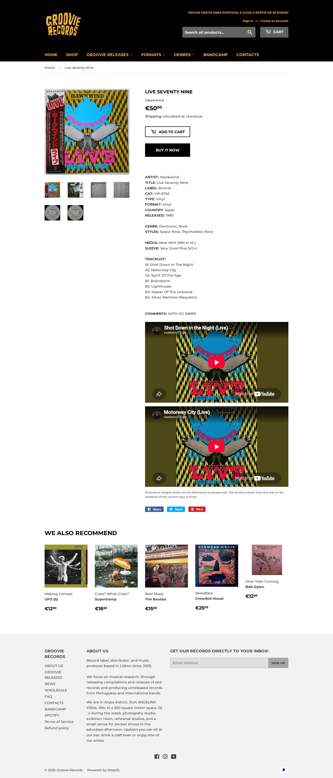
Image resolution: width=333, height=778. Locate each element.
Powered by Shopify (103, 770)
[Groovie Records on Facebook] (156, 757)
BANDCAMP (215, 54)
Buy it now (167, 150)
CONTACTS (247, 54)
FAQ (48, 696)
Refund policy (57, 728)
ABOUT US (54, 666)
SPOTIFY (52, 715)
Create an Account (274, 21)
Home (50, 68)
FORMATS (151, 54)
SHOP (72, 54)
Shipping (153, 116)
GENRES (183, 54)
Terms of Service (59, 721)
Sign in (248, 21)
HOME (51, 54)
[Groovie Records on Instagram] (165, 757)
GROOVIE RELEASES (108, 54)
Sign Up (278, 663)
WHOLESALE (56, 690)
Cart (278, 32)
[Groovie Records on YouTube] (173, 757)
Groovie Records (70, 770)
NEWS (50, 684)
